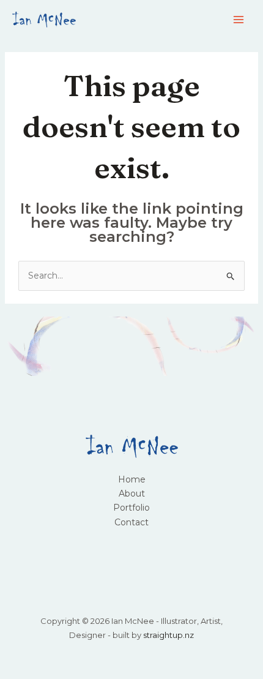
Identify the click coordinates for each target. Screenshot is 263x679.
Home (132, 479)
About (132, 493)
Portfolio (131, 507)
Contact (131, 522)
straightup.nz (168, 635)
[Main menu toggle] (238, 19)
